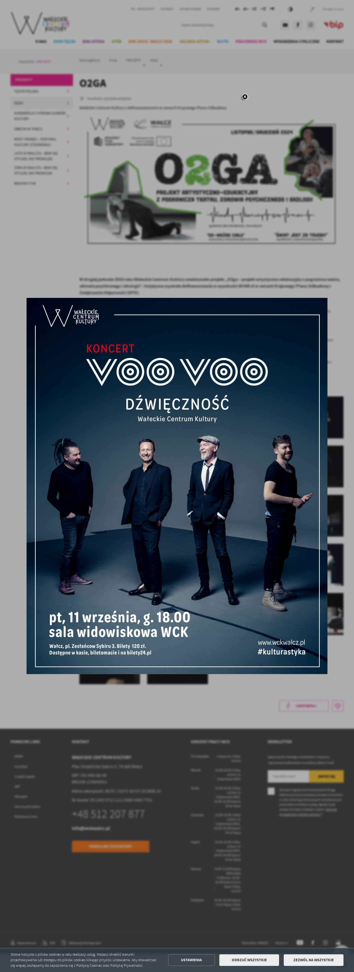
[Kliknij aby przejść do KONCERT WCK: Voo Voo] (177, 486)
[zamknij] (245, 97)
